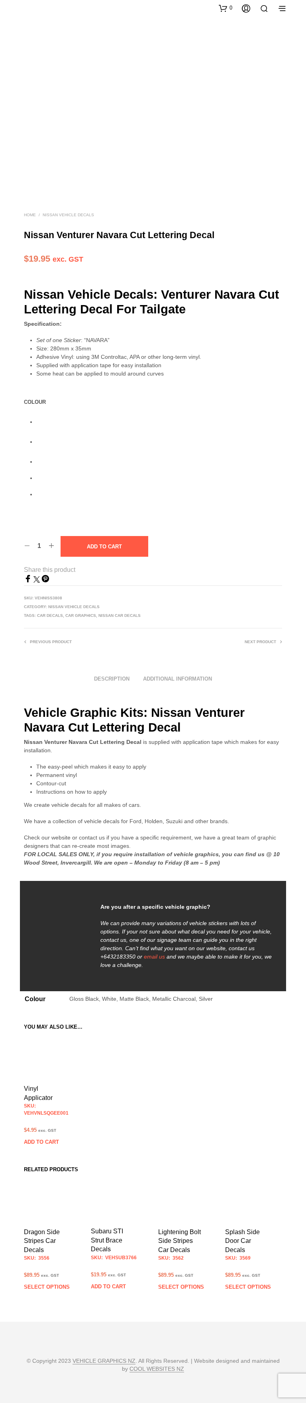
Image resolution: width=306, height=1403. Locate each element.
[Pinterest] (45, 580)
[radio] (159, 422)
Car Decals (50, 615)
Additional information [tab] (177, 679)
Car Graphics (80, 615)
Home (30, 215)
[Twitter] (37, 580)
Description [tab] (111, 679)
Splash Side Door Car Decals (242, 1241)
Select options (47, 1287)
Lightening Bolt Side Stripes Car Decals (179, 1241)
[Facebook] (28, 580)
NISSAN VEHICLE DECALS (68, 215)
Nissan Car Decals (119, 615)
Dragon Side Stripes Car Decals (42, 1241)
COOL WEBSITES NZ (156, 1369)
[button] (225, 8)
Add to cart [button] (41, 1142)
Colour (35, 402)
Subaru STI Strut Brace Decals (107, 1240)
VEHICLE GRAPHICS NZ (104, 1361)
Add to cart (104, 547)
